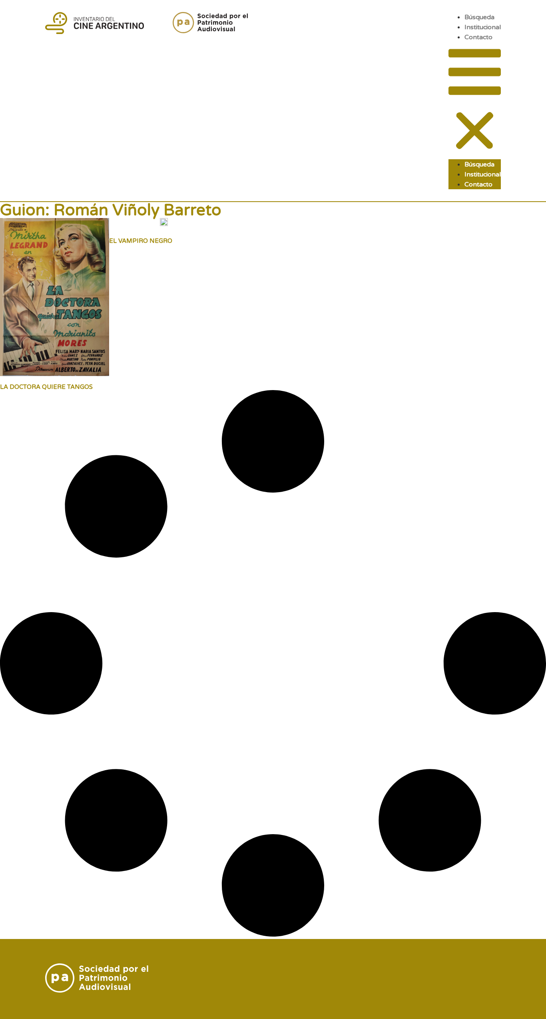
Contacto (478, 37)
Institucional (482, 27)
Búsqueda (479, 17)
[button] (474, 100)
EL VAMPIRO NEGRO (140, 240)
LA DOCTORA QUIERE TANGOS (46, 386)
